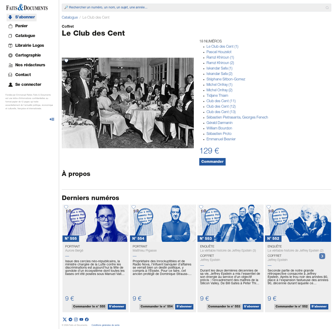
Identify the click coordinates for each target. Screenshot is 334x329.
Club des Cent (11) (221, 101)
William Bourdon (219, 129)
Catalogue (70, 18)
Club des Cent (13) (221, 112)
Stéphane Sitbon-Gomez (226, 80)
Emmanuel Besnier (221, 139)
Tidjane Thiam (217, 96)
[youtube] (81, 319)
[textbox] (194, 7)
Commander (212, 162)
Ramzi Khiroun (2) (220, 63)
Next (320, 254)
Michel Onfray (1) (219, 85)
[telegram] (70, 319)
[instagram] (76, 319)
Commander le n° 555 (89, 306)
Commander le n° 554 (157, 306)
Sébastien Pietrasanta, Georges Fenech (237, 118)
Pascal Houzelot (219, 52)
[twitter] (65, 319)
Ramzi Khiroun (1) (220, 58)
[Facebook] (87, 319)
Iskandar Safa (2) (219, 74)
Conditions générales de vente (106, 325)
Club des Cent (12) (221, 107)
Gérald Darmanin (220, 123)
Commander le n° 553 (224, 306)
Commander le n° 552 (292, 306)
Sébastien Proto (219, 134)
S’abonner (116, 306)
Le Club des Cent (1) (222, 47)
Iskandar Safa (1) (219, 69)
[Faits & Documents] (26, 7)
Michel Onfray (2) (219, 90)
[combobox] (196, 8)
